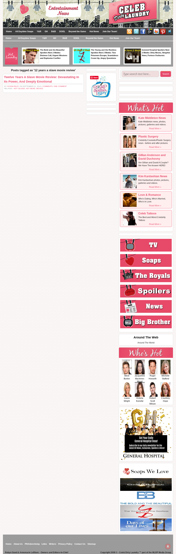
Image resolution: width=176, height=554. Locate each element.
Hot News (94, 31)
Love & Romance (149, 194)
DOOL (62, 31)
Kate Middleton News (152, 117)
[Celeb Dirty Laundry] (88, 13)
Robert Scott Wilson (152, 401)
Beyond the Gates (77, 31)
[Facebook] (143, 31)
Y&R (39, 31)
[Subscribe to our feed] (156, 31)
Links (44, 544)
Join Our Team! (109, 31)
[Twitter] (136, 31)
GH (46, 31)
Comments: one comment (55, 86)
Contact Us (79, 544)
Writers (52, 544)
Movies (39, 88)
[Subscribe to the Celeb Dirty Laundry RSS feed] (129, 31)
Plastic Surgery (148, 136)
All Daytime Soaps (24, 31)
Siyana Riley (13, 86)
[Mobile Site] (170, 31)
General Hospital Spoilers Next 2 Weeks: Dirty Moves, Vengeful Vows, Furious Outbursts (156, 52)
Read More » (155, 128)
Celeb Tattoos (147, 213)
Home (9, 31)
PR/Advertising (32, 544)
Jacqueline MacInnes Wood (140, 379)
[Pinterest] (163, 31)
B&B (53, 31)
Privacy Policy (65, 544)
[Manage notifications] (168, 546)
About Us (18, 544)
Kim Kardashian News (152, 176)
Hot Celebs (19, 88)
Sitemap (91, 544)
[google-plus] (149, 31)
